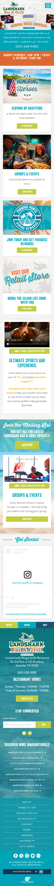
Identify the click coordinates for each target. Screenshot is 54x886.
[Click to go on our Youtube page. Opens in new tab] (33, 856)
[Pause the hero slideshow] (3, 27)
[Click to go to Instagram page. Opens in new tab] (30, 733)
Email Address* (10, 718)
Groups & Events (27, 174)
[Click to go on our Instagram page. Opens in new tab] (27, 856)
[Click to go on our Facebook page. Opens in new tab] (16, 856)
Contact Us (27, 698)
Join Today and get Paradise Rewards (27, 242)
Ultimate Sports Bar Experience (27, 363)
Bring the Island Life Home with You (27, 300)
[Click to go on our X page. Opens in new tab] (21, 856)
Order (9, 625)
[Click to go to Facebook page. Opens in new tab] (24, 733)
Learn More (27, 126)
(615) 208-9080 (27, 672)
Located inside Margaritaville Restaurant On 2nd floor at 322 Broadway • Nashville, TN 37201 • (27, 37)
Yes (36, 872)
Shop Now (27, 309)
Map (45, 625)
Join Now (27, 445)
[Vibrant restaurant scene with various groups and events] (27, 334)
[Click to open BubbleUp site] (27, 879)
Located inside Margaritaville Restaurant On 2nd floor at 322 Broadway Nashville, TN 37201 (27, 662)
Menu (27, 625)
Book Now (27, 192)
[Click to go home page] (14, 8)
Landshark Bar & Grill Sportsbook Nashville (26, 614)
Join (43, 724)
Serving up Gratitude (27, 108)
